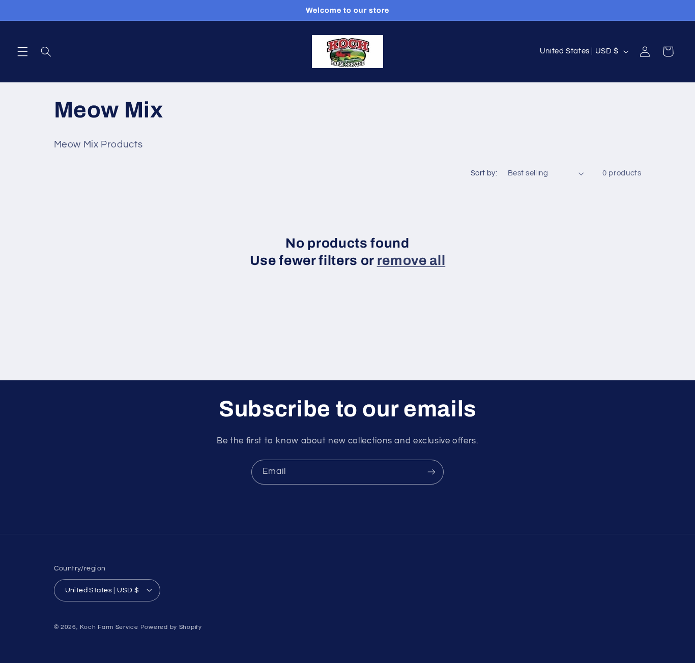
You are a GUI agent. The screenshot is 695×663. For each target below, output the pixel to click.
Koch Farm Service (109, 626)
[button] (22, 51)
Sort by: (484, 173)
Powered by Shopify (171, 626)
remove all (411, 260)
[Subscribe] (431, 472)
